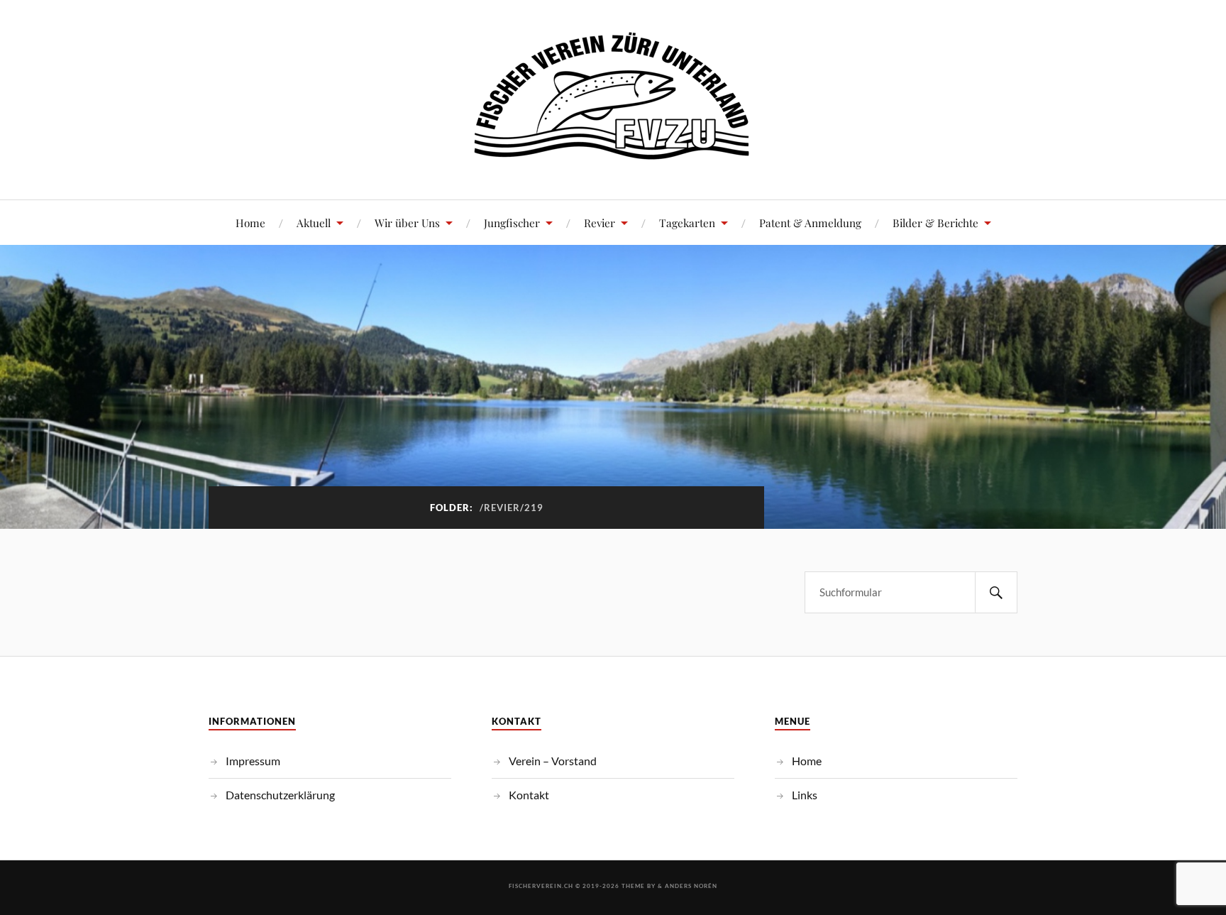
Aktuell (314, 222)
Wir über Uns (407, 222)
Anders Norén (691, 885)
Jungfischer (512, 222)
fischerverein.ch (541, 885)
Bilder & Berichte (935, 222)
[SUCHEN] (996, 592)
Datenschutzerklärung (280, 794)
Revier (599, 222)
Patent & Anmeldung (810, 222)
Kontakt (529, 794)
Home (250, 222)
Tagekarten (687, 222)
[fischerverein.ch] (613, 156)
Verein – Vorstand (553, 760)
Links (804, 794)
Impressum (253, 760)
